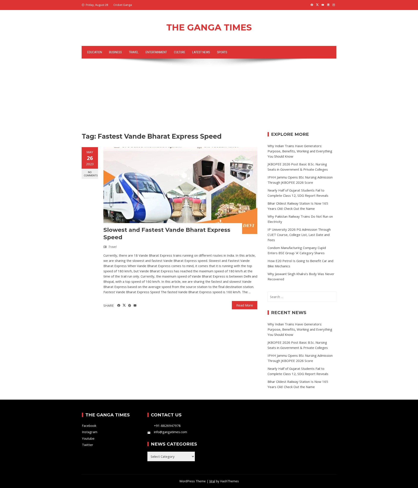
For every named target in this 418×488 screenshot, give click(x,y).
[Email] (135, 305)
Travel (134, 52)
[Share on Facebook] (118, 305)
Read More (244, 305)
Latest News (201, 52)
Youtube (88, 438)
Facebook (89, 425)
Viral (212, 481)
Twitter (87, 445)
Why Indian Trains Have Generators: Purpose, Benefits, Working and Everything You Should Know (300, 151)
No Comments (91, 173)
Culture (179, 52)
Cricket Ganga (122, 5)
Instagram (89, 432)
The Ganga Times (209, 27)
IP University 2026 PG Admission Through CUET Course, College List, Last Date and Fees (299, 234)
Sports (222, 52)
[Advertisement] (209, 99)
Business (115, 52)
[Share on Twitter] (124, 305)
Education (94, 52)
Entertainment (156, 52)
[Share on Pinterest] (129, 305)
